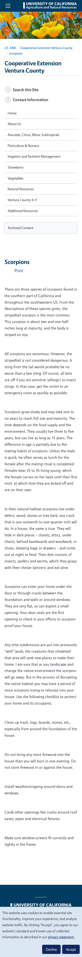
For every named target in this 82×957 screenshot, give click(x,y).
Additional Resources (23, 210)
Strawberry (16, 167)
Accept (71, 949)
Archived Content (20, 227)
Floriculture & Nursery (23, 145)
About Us (14, 123)
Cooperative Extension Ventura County (46, 48)
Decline (51, 949)
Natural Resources (21, 189)
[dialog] (41, 931)
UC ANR (10, 48)
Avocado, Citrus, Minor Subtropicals (33, 134)
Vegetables (15, 178)
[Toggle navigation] (8, 6)
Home (12, 113)
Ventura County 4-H (22, 199)
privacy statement (61, 937)
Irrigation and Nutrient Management (34, 156)
